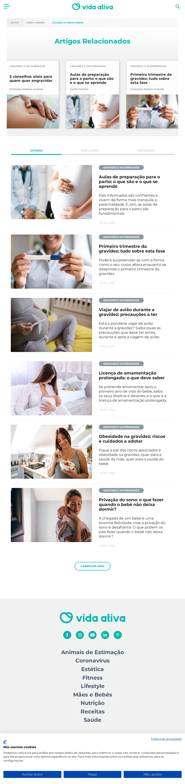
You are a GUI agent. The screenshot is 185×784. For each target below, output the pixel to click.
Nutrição (93, 703)
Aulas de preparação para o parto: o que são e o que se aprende (91, 79)
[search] (178, 7)
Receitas (93, 711)
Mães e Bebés (35, 22)
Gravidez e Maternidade (67, 22)
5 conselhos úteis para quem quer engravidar (30, 79)
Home (15, 22)
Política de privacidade (166, 738)
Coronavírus (92, 660)
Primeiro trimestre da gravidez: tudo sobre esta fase (151, 79)
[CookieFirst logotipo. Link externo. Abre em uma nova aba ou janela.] (5, 742)
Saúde (92, 720)
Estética (92, 669)
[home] (92, 6)
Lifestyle (92, 686)
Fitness (92, 677)
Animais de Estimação (92, 652)
